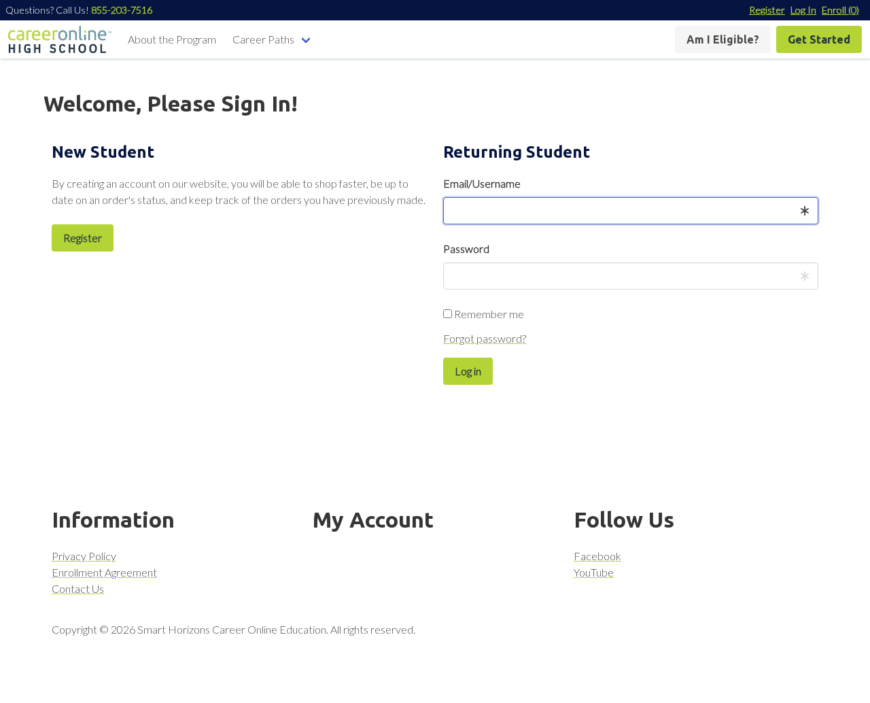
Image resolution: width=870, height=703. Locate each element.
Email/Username (482, 183)
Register (767, 10)
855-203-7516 (121, 10)
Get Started (819, 39)
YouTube (594, 572)
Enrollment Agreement (104, 572)
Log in (468, 370)
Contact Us (78, 588)
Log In (803, 10)
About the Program (172, 39)
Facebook (597, 555)
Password (466, 248)
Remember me (488, 313)
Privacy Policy (84, 555)
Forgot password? (484, 338)
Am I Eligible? (722, 39)
